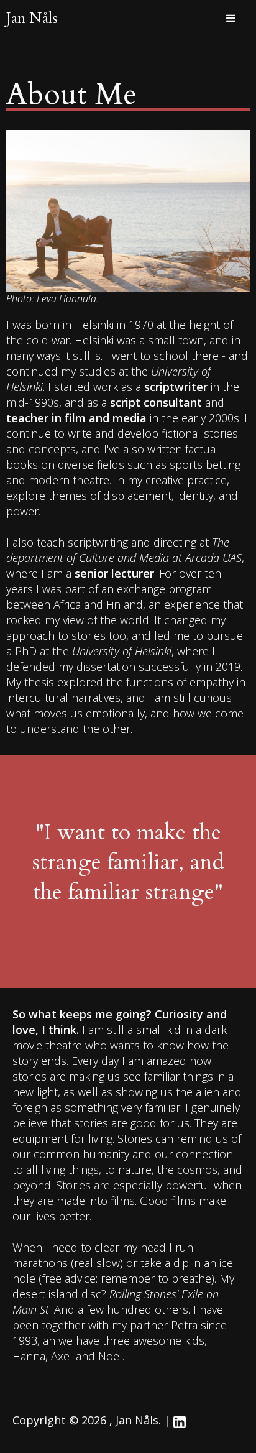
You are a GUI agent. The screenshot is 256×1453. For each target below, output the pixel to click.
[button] (231, 18)
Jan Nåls (32, 18)
